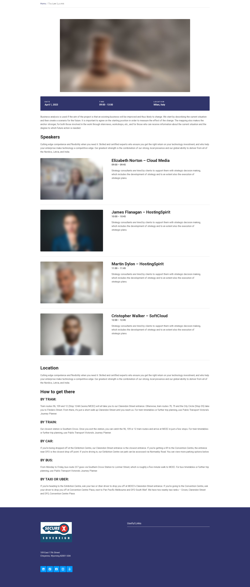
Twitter (50, 569)
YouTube (63, 569)
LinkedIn (43, 569)
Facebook (56, 569)
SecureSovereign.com (69, 569)
